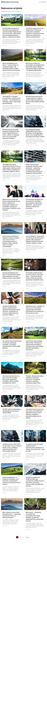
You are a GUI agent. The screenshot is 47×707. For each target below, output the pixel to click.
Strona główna (42, 2)
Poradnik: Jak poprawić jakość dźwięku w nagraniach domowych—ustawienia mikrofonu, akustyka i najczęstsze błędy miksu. (35, 379)
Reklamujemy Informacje (10, 2)
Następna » (28, 537)
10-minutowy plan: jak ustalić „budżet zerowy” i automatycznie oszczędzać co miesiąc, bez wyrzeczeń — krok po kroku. (35, 447)
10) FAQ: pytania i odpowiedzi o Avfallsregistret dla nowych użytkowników (12, 410)
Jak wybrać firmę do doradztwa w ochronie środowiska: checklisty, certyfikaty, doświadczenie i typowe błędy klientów (12, 344)
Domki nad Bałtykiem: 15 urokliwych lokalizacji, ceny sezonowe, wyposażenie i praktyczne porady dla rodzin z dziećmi (12, 481)
